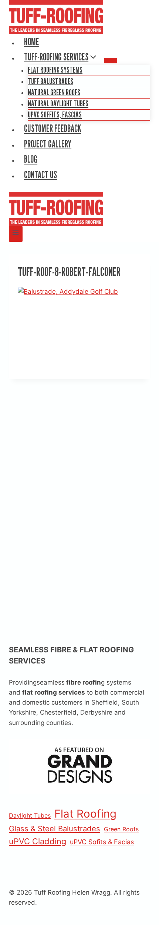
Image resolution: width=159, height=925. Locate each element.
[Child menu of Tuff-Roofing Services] (110, 60)
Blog (30, 159)
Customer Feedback (52, 128)
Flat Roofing (85, 813)
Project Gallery (47, 144)
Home (31, 41)
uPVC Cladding (37, 841)
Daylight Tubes (30, 815)
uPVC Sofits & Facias (102, 842)
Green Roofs (121, 829)
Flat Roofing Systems (55, 69)
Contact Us (40, 174)
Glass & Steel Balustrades (54, 828)
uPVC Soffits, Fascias (55, 114)
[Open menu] (16, 234)
